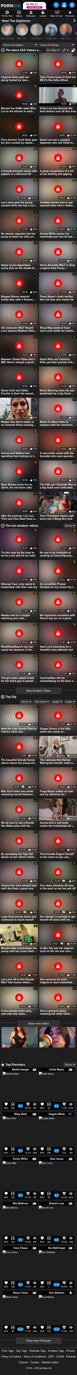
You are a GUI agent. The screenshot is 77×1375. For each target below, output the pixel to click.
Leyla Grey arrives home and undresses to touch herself (18, 918)
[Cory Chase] (10, 1259)
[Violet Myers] (46, 1081)
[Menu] (72, 5)
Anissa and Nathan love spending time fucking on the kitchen (19, 455)
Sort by (68, 525)
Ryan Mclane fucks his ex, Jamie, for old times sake (17, 486)
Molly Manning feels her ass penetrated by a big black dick (57, 392)
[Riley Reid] (9, 1124)
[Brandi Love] (46, 1214)
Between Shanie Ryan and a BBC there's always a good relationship (18, 361)
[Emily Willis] (9, 1169)
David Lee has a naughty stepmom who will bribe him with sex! (57, 141)
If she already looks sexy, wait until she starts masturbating (16, 1012)
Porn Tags (8, 1350)
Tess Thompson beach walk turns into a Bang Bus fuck (57, 517)
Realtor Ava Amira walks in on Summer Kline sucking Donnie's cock (17, 423)
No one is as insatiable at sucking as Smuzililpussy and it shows (55, 554)
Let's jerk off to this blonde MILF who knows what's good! (17, 981)
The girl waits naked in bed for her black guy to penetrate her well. (19, 679)
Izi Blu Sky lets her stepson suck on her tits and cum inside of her (56, 950)
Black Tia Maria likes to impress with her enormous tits (57, 423)
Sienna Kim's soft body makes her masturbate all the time (57, 824)
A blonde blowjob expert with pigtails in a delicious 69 (19, 172)
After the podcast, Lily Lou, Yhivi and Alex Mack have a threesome (18, 517)
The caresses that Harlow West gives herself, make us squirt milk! (57, 761)
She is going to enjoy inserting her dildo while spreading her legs (55, 1012)
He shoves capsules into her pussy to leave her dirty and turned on (18, 235)
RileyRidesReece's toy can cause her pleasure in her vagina (17, 648)
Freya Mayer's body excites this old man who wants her (57, 298)
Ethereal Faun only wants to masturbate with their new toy (19, 586)
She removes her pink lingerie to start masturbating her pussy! (57, 981)
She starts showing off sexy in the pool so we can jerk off (57, 887)
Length (68, 702)
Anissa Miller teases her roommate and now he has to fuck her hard (58, 235)
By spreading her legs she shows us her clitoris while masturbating (17, 856)
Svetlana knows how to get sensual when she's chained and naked (57, 204)
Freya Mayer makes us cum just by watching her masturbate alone (56, 793)
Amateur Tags (56, 1350)
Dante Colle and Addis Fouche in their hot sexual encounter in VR (17, 392)
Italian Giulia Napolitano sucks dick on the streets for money (18, 267)
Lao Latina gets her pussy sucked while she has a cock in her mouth (18, 204)
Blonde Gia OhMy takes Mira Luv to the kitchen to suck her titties (18, 110)
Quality (55, 702)
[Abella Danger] (11, 1082)
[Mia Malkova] (10, 1215)
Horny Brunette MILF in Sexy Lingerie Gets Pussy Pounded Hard (57, 267)
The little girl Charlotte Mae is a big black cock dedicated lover (58, 486)
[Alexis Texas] (10, 1304)
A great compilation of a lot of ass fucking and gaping (56, 172)
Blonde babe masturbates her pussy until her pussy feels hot (19, 950)
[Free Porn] (11, 5)
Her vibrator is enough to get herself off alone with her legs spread (57, 918)
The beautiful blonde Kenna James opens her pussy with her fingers (18, 761)
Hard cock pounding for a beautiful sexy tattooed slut (56, 648)
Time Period (40, 702)
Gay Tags (21, 1350)
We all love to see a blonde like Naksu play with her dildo (17, 824)
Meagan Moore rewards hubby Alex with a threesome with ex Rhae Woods (19, 298)
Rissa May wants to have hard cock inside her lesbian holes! (57, 329)
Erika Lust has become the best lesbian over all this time (58, 110)
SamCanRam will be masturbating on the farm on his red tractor (57, 679)
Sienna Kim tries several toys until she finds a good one (19, 887)
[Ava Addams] (46, 1304)
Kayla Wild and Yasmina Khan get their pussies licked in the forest (57, 361)
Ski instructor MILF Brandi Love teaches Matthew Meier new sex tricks (18, 329)
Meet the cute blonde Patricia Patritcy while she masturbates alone (19, 730)
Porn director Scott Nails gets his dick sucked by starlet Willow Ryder (19, 141)
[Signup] (64, 5)
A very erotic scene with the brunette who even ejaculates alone (57, 455)
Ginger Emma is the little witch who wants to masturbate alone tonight (55, 730)
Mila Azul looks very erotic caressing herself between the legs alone (17, 793)
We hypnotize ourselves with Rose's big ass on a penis (57, 617)
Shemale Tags (37, 1350)
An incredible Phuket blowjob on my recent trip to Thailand (57, 586)
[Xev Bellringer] (47, 1260)
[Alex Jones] (46, 1169)
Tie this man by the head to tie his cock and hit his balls (18, 554)
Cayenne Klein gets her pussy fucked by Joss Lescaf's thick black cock (16, 79)
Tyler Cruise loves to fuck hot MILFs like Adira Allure (58, 79)
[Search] (56, 5)
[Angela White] (46, 1125)
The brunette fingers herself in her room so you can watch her (57, 856)
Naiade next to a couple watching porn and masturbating (15, 617)
